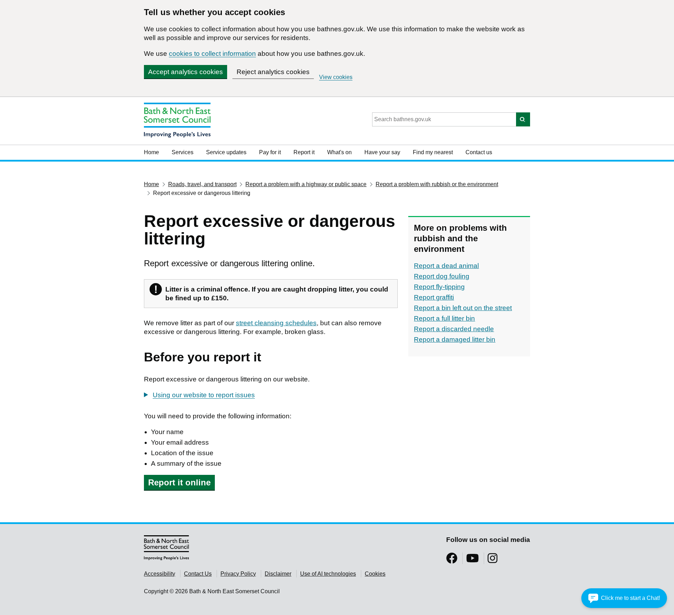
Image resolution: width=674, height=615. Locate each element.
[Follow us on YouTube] (472, 560)
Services (182, 152)
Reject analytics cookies (273, 72)
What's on (339, 152)
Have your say (382, 152)
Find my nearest (433, 152)
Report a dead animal (446, 265)
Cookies (375, 574)
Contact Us (198, 574)
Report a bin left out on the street (463, 308)
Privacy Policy (238, 574)
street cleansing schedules (276, 323)
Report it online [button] (179, 482)
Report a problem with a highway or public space (305, 184)
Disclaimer (278, 574)
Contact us (478, 152)
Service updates (226, 152)
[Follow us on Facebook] (451, 560)
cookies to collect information (212, 53)
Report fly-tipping (439, 286)
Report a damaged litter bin (454, 339)
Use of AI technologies (328, 574)
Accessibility (159, 574)
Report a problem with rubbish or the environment (437, 184)
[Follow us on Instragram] (492, 560)
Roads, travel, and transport (202, 184)
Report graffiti (434, 297)
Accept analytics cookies (185, 72)
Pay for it (270, 152)
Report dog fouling (441, 276)
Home (151, 152)
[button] (624, 598)
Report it (304, 152)
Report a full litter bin (444, 318)
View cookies (335, 77)
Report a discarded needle (454, 329)
